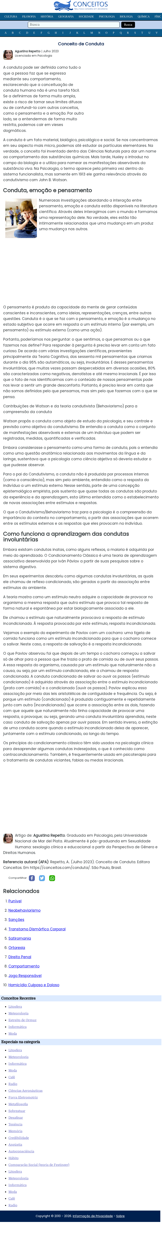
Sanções (16, 919)
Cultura (10, 16)
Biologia (126, 16)
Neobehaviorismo (24, 910)
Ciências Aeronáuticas (25, 1091)
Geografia (66, 16)
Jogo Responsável (25, 975)
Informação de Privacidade (93, 1216)
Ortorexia (16, 947)
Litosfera (15, 1007)
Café (11, 1077)
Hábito (13, 1158)
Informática (17, 1027)
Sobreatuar (16, 1111)
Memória (15, 1131)
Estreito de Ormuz (22, 1020)
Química (144, 16)
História (47, 16)
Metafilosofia (18, 1104)
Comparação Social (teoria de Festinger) (38, 1165)
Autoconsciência (21, 1151)
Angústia (15, 1145)
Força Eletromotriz (23, 1097)
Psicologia (107, 16)
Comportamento (23, 966)
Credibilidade (18, 1138)
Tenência (15, 1124)
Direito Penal (19, 956)
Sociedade (86, 16)
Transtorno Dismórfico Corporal (37, 929)
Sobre (120, 1216)
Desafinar (15, 1118)
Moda (12, 1034)
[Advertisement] (126, 91)
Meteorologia (18, 1013)
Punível (15, 901)
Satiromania (19, 938)
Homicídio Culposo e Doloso (33, 984)
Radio (12, 1084)
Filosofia (29, 16)
